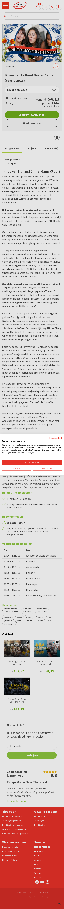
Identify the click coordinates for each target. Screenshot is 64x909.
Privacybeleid (55, 438)
